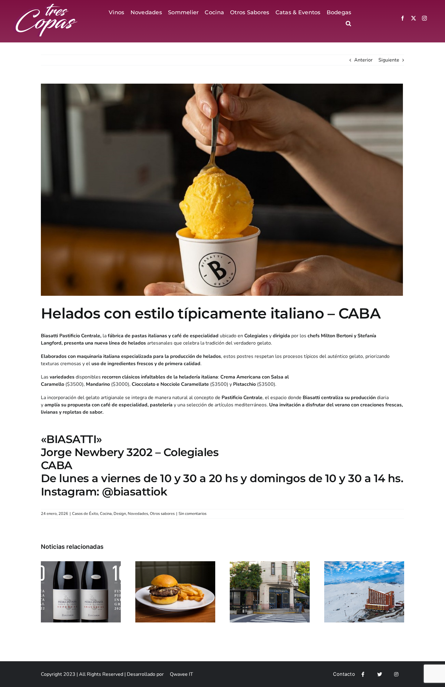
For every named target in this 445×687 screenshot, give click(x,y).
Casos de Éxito (85, 513)
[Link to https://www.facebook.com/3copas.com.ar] (363, 674)
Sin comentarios (192, 513)
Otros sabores (162, 513)
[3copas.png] (45, 5)
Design (120, 513)
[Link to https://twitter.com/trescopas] (379, 674)
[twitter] (413, 18)
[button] (348, 23)
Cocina (106, 513)
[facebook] (402, 18)
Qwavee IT (181, 674)
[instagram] (424, 18)
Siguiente (388, 60)
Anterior (363, 60)
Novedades (138, 513)
